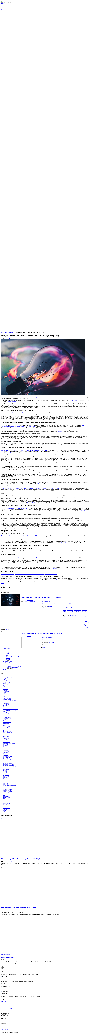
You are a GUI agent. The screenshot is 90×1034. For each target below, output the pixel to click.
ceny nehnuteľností (7, 739)
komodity (5, 770)
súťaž (4, 795)
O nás (4, 1004)
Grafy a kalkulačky (7, 168)
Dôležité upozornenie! (7, 1008)
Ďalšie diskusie (4, 589)
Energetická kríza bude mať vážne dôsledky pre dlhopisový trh (14, 508)
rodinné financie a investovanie (9, 785)
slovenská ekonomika (7, 789)
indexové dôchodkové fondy (9, 759)
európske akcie (6, 750)
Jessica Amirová (56, 579)
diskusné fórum (6, 742)
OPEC (4, 707)
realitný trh (5, 784)
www (57, 581)
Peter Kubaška (9, 629)
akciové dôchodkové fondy (8, 727)
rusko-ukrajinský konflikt (8, 788)
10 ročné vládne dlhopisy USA (9, 676)
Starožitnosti (5, 715)
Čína (4, 811)
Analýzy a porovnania (7, 167)
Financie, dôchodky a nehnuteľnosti (13, 20)
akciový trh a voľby (7, 731)
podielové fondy (6, 780)
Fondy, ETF (8, 16)
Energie (4, 692)
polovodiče (5, 782)
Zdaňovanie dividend (7, 723)
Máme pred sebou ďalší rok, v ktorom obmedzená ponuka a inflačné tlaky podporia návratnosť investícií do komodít (25, 450)
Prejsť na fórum (4, 1001)
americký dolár (6, 736)
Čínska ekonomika (7, 812)
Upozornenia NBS (7, 718)
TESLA (5, 716)
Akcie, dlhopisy (9, 15)
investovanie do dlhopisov (8, 764)
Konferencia (5, 705)
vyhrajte (5, 804)
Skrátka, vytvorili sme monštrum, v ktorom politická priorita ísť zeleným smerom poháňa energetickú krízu (23, 412)
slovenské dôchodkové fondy (9, 790)
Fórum (2, 9)
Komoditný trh (6, 704)
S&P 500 (5, 712)
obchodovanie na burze (8, 779)
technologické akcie (7, 797)
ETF (4, 687)
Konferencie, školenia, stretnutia (12, 98)
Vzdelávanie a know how (8, 93)
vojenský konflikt (6, 803)
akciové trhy (5, 730)
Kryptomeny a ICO (46, 601)
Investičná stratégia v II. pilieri (9, 700)
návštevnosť (5, 777)
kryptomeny (5, 773)
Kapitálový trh (6, 703)
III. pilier (5, 697)
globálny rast (5, 758)
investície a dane (6, 768)
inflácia (4, 760)
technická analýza (7, 796)
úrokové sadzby (6, 810)
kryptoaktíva (5, 772)
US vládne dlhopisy (7, 717)
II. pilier (4, 696)
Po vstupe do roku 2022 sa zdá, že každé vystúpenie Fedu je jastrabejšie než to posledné (19, 535)
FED (4, 693)
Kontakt (5, 1007)
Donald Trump (6, 683)
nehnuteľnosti (6, 776)
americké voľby (6, 735)
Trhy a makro (8, 13)
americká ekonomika (7, 732)
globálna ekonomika (7, 756)
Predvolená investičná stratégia (9, 710)
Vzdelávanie (5, 719)
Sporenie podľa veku (7, 713)
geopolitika (5, 755)
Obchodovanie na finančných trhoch (13, 97)
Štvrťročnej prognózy (11, 401)
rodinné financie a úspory (8, 786)
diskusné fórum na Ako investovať (10, 743)
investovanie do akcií (7, 763)
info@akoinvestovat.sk (5, 1020)
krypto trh (5, 771)
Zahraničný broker (7, 720)
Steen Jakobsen (73, 400)
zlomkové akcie (6, 809)
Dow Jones (5, 684)
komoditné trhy (6, 769)
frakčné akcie (6, 753)
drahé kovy (5, 744)
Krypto (7, 18)
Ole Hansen (10, 452)
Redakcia (14, 91)
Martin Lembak (15, 48)
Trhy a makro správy (85, 617)
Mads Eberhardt (42, 551)
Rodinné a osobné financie (11, 94)
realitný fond (5, 783)
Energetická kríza (6, 691)
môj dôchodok (6, 775)
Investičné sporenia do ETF (9, 702)
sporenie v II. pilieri (7, 793)
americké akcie (6, 733)
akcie (4, 725)
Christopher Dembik (31, 502)
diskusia (5, 740)
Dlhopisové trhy (6, 682)
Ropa (4, 711)
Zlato (4, 724)
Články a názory (6, 12)
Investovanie (8, 95)
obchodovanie (6, 778)
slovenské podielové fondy (8, 791)
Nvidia (4, 706)
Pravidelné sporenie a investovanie (10, 709)
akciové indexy (6, 729)
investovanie (5, 762)
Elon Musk (5, 690)
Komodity (8, 17)
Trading (7, 19)
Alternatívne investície (7, 677)
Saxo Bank (9, 338)
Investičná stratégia (7, 699)
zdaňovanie (5, 806)
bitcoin (4, 737)
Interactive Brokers (7, 698)
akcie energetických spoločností (9, 726)
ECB (4, 685)
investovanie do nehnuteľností (9, 766)
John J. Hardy (63, 542)
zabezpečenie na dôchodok (8, 805)
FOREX (5, 694)
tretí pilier (5, 799)
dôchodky (5, 748)
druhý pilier (5, 745)
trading (4, 798)
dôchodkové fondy (7, 746)
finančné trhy (6, 751)
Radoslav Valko (72, 615)
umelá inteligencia (7, 801)
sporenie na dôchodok (7, 792)
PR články (8, 23)
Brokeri (4, 678)
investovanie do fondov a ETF (9, 765)
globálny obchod (6, 757)
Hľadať (2, 3)
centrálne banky (6, 738)
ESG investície (6, 686)
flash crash (5, 752)
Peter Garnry (60, 431)
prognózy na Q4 (40, 483)
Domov (2, 332)
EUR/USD (5, 689)
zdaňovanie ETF (6, 808)
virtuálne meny (6, 802)
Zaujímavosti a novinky (8, 92)
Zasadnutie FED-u (7, 722)
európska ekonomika (7, 749)
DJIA (4, 679)
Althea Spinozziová (84, 510)
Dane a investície (6, 680)
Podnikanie (8, 22)
